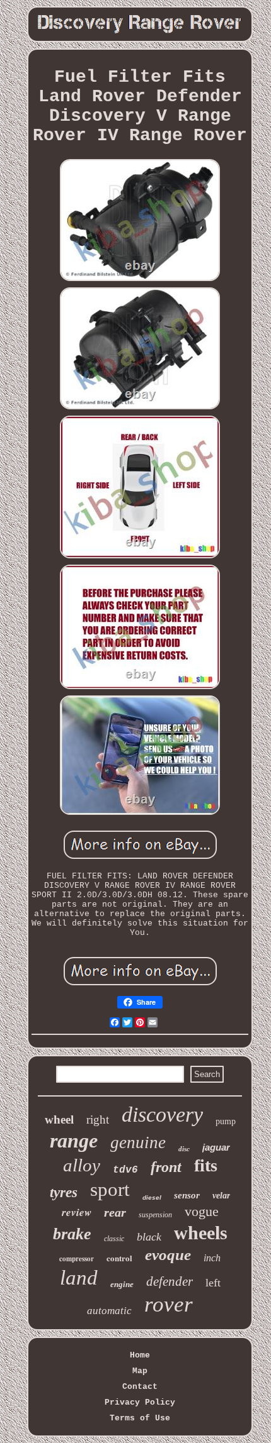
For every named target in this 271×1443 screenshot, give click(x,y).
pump (226, 1121)
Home (140, 1355)
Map (139, 1371)
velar (221, 1195)
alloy (81, 1165)
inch (212, 1257)
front (166, 1167)
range (74, 1140)
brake (72, 1234)
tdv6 (125, 1170)
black (149, 1236)
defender (169, 1281)
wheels (201, 1232)
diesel (151, 1197)
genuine (138, 1142)
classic (114, 1238)
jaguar (216, 1147)
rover (168, 1304)
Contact (140, 1386)
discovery (162, 1114)
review (76, 1212)
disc (184, 1149)
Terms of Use (140, 1418)
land (79, 1277)
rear (115, 1212)
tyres (64, 1192)
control (119, 1258)
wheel (59, 1119)
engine (122, 1284)
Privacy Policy (140, 1402)
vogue (202, 1211)
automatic (109, 1311)
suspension (155, 1214)
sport (110, 1189)
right (97, 1119)
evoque (168, 1254)
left (213, 1282)
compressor (76, 1259)
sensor (187, 1195)
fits (205, 1165)
